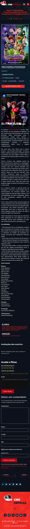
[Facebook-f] (5, 515)
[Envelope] (21, 515)
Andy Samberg (6, 326)
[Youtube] (17, 515)
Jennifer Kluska (15, 336)
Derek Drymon (6, 336)
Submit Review (7, 391)
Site (2, 442)
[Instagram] (13, 515)
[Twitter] (9, 515)
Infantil (20, 18)
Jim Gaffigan (18, 327)
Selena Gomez (6, 330)
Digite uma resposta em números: (11, 449)
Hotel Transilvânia (14, 129)
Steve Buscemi (15, 330)
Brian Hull (21, 326)
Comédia (16, 18)
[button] (24, 4)
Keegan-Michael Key (11, 329)
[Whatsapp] (24, 515)
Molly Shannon (22, 329)
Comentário (5, 406)
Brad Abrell (14, 326)
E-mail (3, 434)
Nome (3, 427)
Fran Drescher (10, 327)
